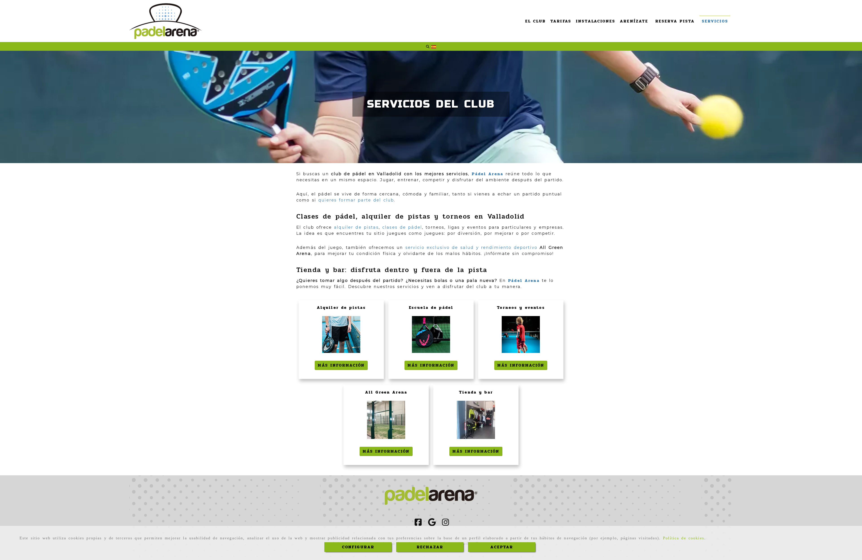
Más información (341, 365)
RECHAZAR (430, 547)
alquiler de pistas (356, 227)
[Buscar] (427, 47)
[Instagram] (445, 523)
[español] (433, 46)
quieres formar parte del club (356, 200)
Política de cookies (683, 538)
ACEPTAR (501, 547)
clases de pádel (402, 227)
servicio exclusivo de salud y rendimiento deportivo (472, 247)
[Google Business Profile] (432, 523)
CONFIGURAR (358, 547)
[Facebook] (418, 523)
